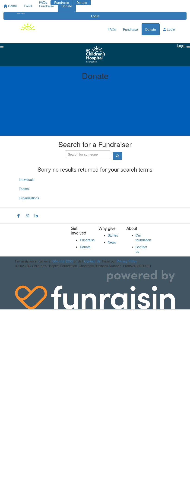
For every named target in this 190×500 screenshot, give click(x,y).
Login (101, 2)
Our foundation (143, 237)
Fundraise (61, 2)
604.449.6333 (62, 261)
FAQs (43, 2)
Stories (113, 235)
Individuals (26, 179)
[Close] (188, 47)
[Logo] (23, 8)
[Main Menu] (2, 47)
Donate (81, 2)
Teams (24, 188)
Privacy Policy (127, 261)
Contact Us (92, 261)
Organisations (29, 198)
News (112, 242)
